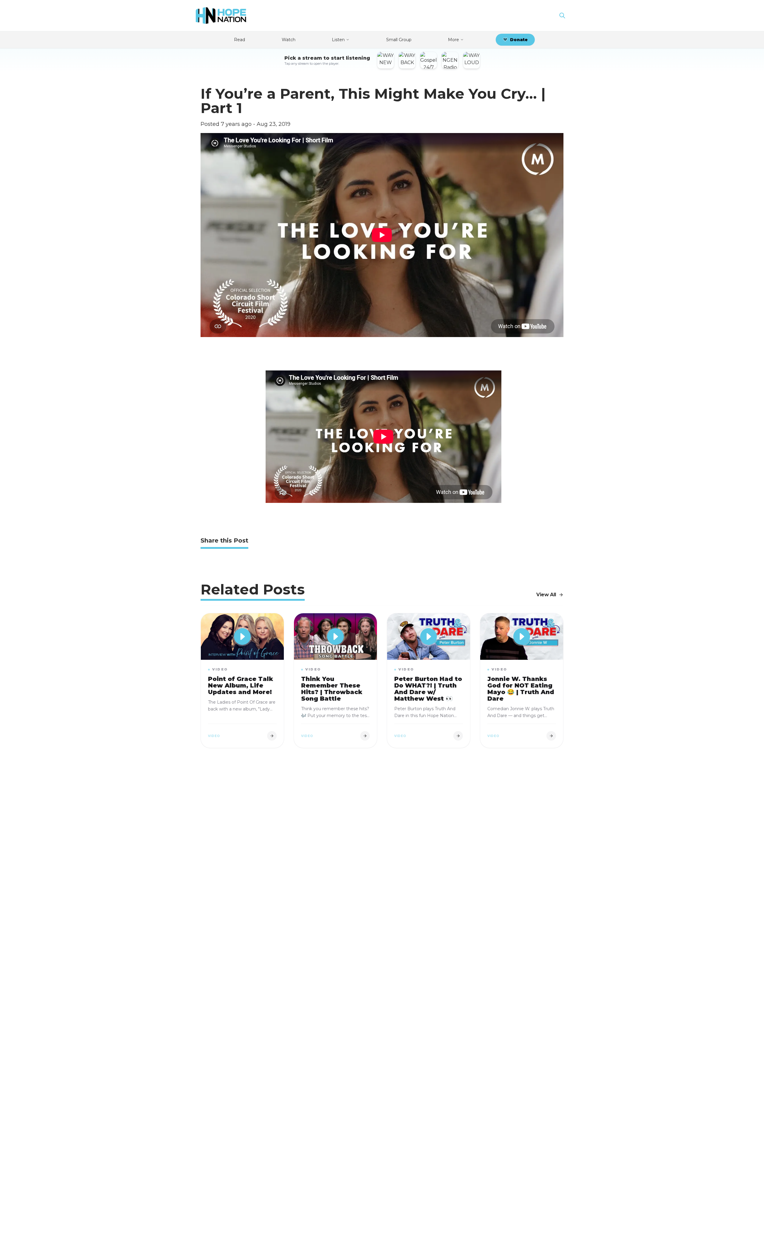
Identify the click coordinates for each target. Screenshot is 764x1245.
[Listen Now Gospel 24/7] (428, 60)
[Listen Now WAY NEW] (385, 60)
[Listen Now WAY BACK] (407, 60)
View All (546, 594)
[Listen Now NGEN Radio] (450, 60)
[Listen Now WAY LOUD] (471, 60)
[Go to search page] (562, 15)
